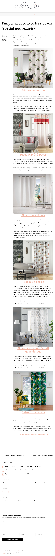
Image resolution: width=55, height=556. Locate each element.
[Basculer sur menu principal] (2, 6)
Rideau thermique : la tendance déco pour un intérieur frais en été (23, 466)
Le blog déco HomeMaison (16, 550)
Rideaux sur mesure (33, 90)
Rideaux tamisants (33, 412)
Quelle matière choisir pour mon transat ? (17, 474)
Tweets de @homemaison (9, 492)
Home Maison (4, 36)
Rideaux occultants (33, 215)
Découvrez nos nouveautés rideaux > (33, 434)
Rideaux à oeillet (33, 281)
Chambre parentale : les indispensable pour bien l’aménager (21, 470)
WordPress (14, 553)
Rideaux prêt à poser (33, 154)
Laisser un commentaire (6, 40)
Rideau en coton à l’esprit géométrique (33, 350)
